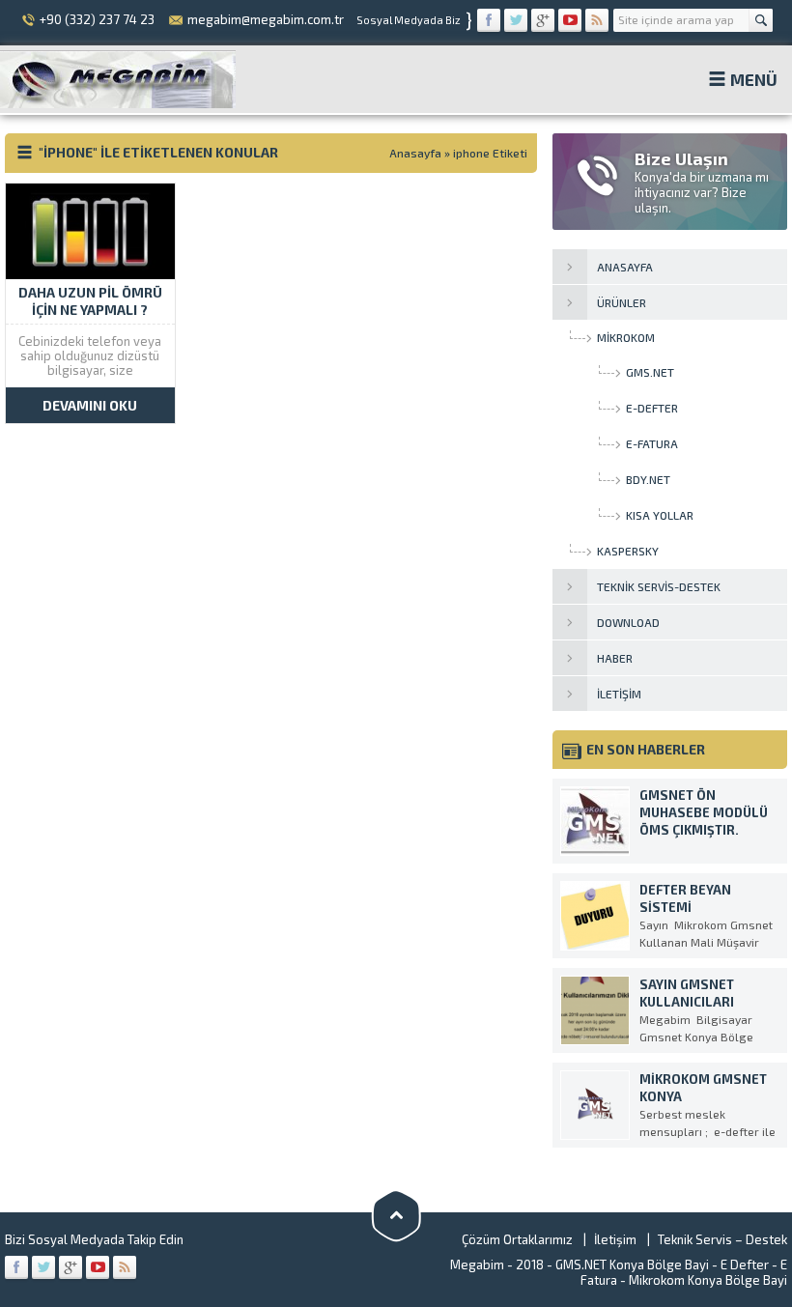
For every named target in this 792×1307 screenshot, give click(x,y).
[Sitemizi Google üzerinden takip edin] (542, 20)
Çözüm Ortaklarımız (517, 1239)
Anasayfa (415, 152)
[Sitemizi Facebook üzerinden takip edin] (488, 20)
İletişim (615, 1239)
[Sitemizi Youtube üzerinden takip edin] (569, 20)
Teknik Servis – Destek (722, 1239)
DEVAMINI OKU (89, 405)
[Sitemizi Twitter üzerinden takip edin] (515, 20)
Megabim (477, 1264)
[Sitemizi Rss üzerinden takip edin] (596, 20)
